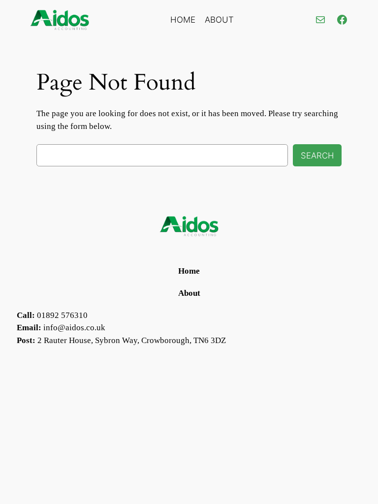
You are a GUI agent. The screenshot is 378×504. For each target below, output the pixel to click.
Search (317, 155)
